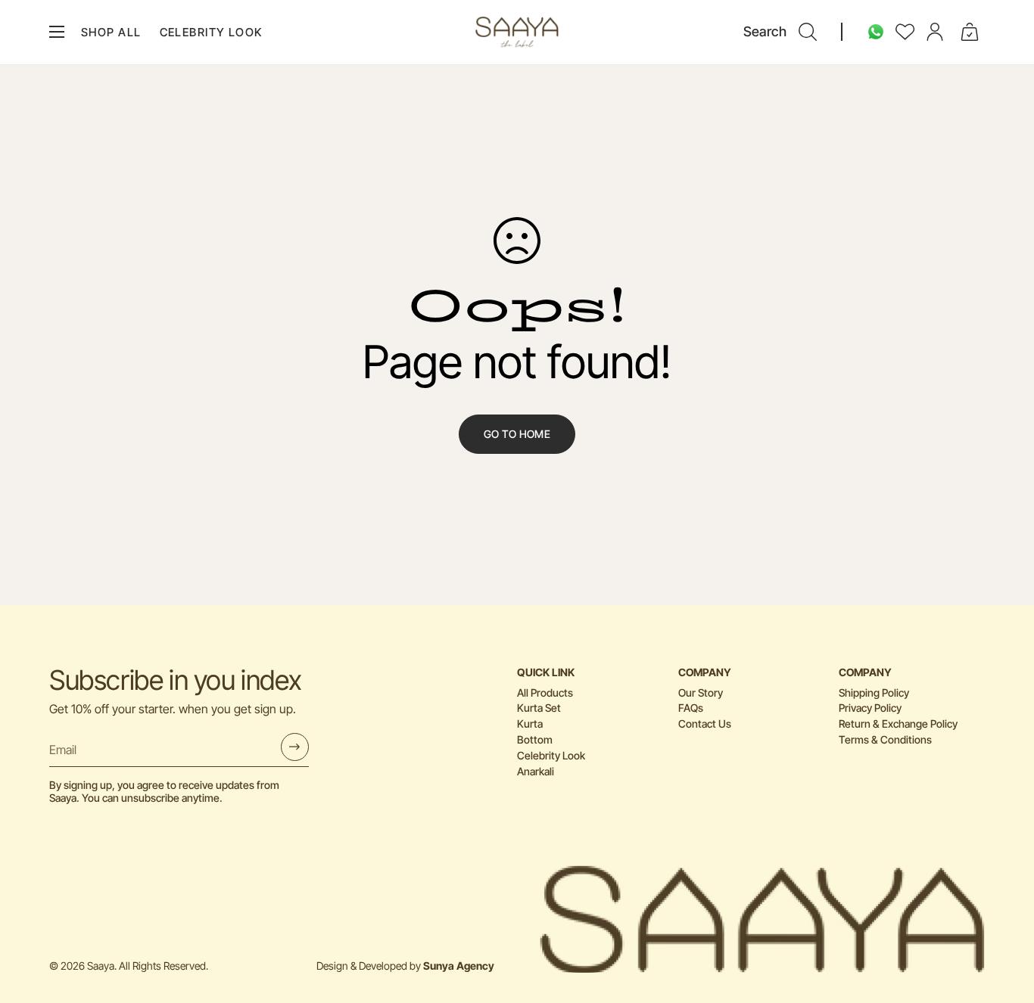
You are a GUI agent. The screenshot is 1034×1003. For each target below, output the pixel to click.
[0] (970, 32)
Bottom (535, 739)
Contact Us (704, 723)
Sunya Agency (458, 965)
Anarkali (535, 771)
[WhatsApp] (876, 32)
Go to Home (517, 433)
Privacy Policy (870, 707)
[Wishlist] (905, 32)
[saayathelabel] (517, 32)
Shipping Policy (874, 692)
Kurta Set (539, 707)
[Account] (935, 32)
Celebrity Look (551, 755)
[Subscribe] (295, 747)
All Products (545, 692)
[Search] (808, 32)
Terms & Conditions (885, 739)
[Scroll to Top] (1004, 920)
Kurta (530, 723)
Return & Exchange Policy (898, 723)
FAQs (690, 707)
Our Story (700, 692)
